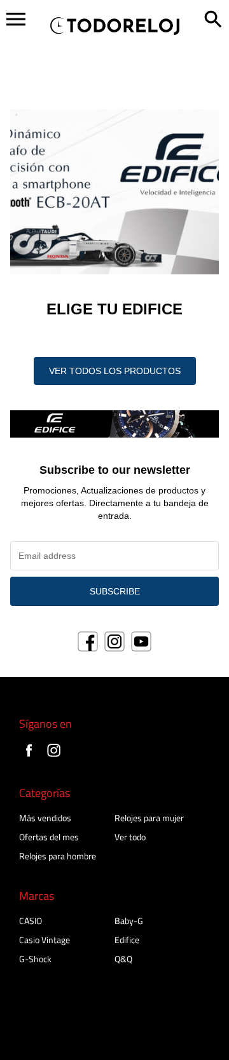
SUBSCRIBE (115, 591)
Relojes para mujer (149, 817)
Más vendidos (45, 817)
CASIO (30, 920)
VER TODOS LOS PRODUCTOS (115, 371)
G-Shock (35, 958)
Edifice (126, 939)
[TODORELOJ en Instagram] (54, 758)
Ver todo (130, 836)
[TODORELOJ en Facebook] (29, 758)
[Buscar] (213, 20)
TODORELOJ (95, 1030)
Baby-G (128, 920)
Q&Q (123, 958)
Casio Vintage (44, 939)
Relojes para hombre (57, 855)
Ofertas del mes (49, 836)
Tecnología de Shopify (48, 1044)
